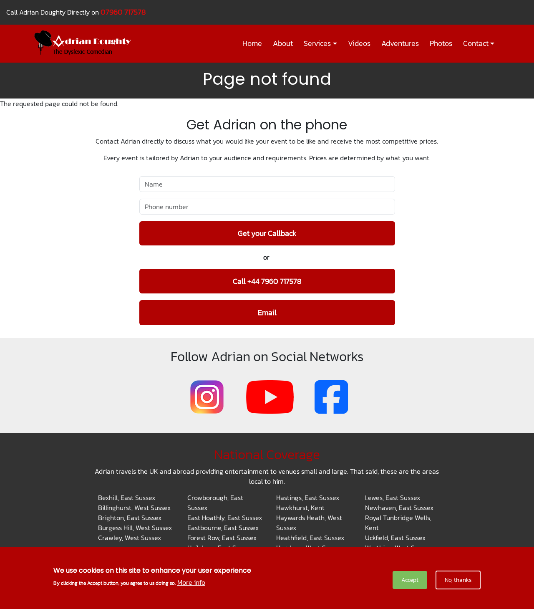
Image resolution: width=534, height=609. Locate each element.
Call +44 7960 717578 (267, 281)
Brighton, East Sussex (129, 518)
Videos (359, 43)
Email (267, 312)
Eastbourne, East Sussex (223, 528)
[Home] (86, 42)
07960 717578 (123, 12)
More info (191, 582)
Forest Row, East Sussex (222, 538)
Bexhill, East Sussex (126, 498)
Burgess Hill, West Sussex (135, 528)
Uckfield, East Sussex (395, 538)
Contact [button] (476, 43)
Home (252, 43)
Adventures (400, 43)
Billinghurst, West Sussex (134, 508)
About (283, 43)
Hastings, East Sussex (307, 498)
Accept (409, 580)
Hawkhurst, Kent (300, 508)
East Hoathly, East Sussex (224, 518)
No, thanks (458, 580)
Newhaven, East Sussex (399, 508)
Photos (441, 43)
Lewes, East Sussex (392, 498)
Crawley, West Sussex (129, 538)
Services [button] (317, 43)
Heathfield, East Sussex (310, 538)
